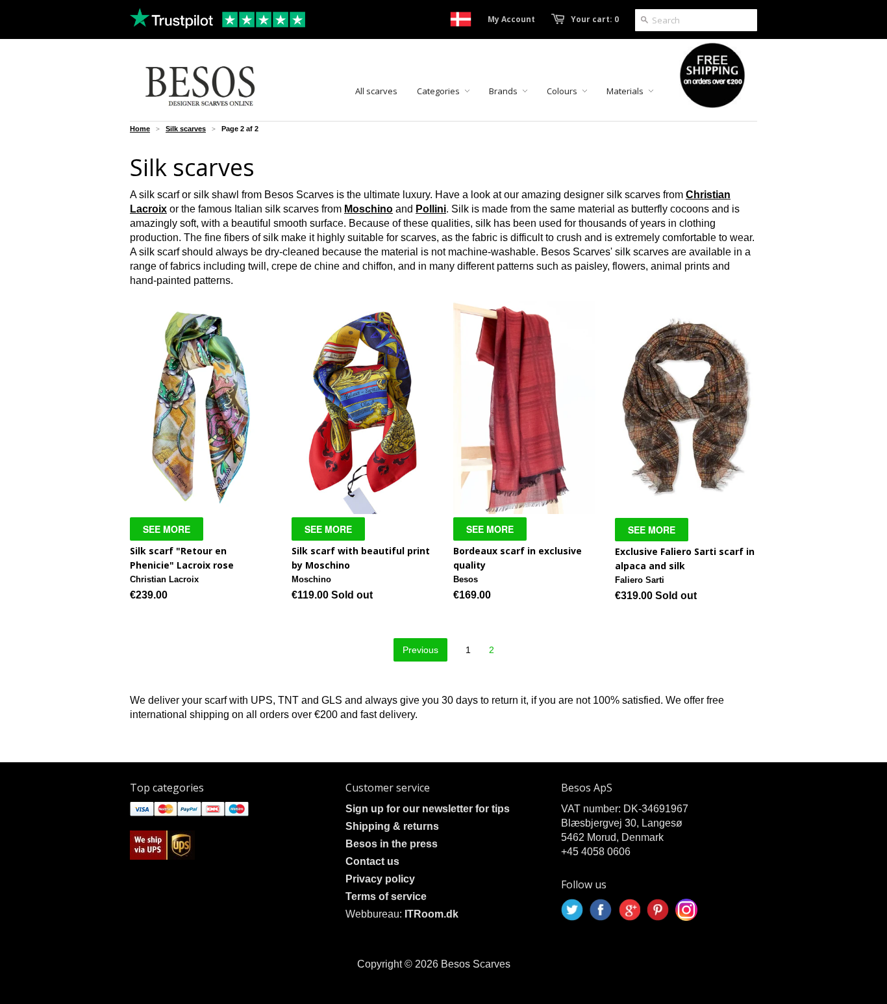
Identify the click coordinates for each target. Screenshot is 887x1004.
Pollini (431, 208)
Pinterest (658, 910)
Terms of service (386, 896)
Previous (420, 650)
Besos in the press (391, 843)
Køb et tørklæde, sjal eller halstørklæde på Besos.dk (460, 19)
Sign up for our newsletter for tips (427, 808)
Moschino (368, 208)
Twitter (572, 910)
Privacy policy (380, 878)
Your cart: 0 (595, 19)
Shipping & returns (392, 826)
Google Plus (629, 910)
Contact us (372, 861)
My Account (511, 19)
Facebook (601, 910)
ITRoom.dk (431, 914)
